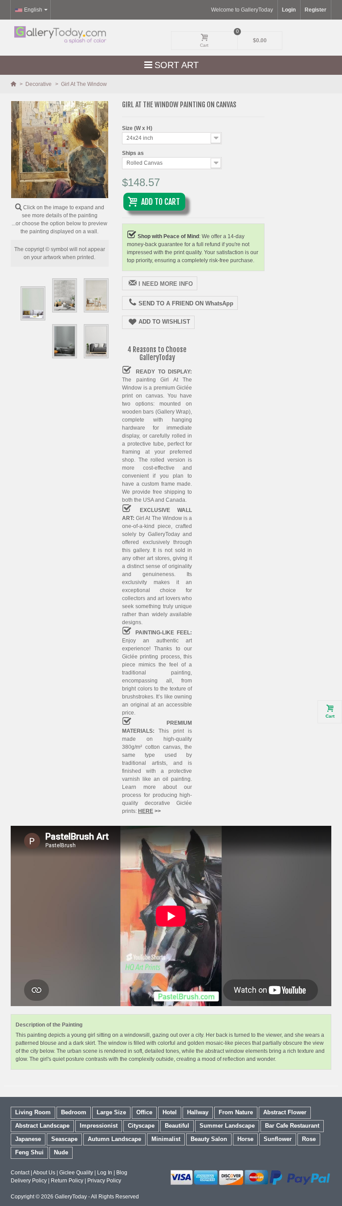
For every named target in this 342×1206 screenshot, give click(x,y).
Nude (61, 1152)
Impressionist (99, 1125)
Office (144, 1112)
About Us (44, 1172)
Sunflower (278, 1139)
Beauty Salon (209, 1139)
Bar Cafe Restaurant (292, 1125)
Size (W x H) (138, 128)
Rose (309, 1139)
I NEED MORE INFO (165, 283)
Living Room (33, 1112)
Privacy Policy (104, 1181)
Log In (104, 1172)
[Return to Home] (14, 84)
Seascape (64, 1139)
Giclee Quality (76, 1172)
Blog (121, 1172)
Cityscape (141, 1125)
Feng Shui (29, 1152)
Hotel (170, 1112)
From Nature (236, 1112)
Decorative (39, 84)
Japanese (28, 1139)
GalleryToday (71, 1197)
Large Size (111, 1112)
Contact (20, 1172)
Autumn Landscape (114, 1139)
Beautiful (177, 1125)
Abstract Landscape (42, 1125)
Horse (245, 1139)
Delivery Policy (29, 1181)
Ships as (133, 153)
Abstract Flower (284, 1112)
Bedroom (73, 1112)
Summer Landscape (227, 1125)
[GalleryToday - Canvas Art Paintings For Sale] (60, 35)
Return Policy (67, 1181)
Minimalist (165, 1139)
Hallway (197, 1112)
